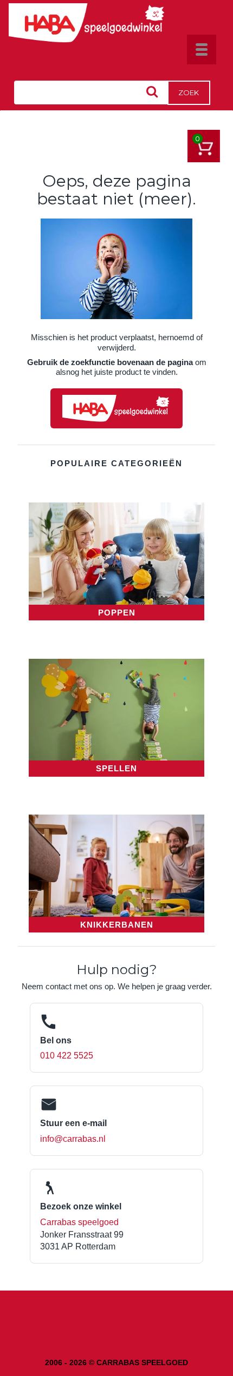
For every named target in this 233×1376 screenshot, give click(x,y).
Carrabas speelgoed (79, 1222)
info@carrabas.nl (73, 1138)
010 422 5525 (66, 1055)
